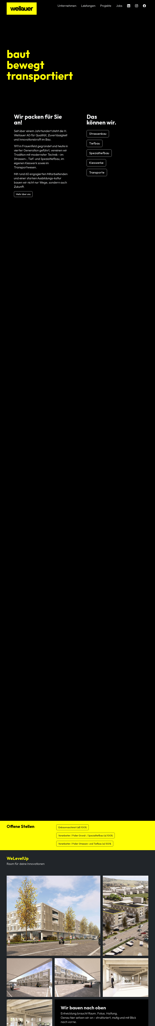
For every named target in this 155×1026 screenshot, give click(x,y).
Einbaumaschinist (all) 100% (72, 827)
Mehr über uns (23, 194)
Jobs (119, 6)
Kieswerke (96, 163)
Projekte (105, 6)
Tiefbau (94, 143)
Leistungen (88, 6)
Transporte (96, 172)
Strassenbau (97, 134)
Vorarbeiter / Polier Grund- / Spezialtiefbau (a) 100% (85, 835)
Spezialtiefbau (99, 153)
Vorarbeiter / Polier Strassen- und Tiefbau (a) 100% (84, 843)
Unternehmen (67, 6)
